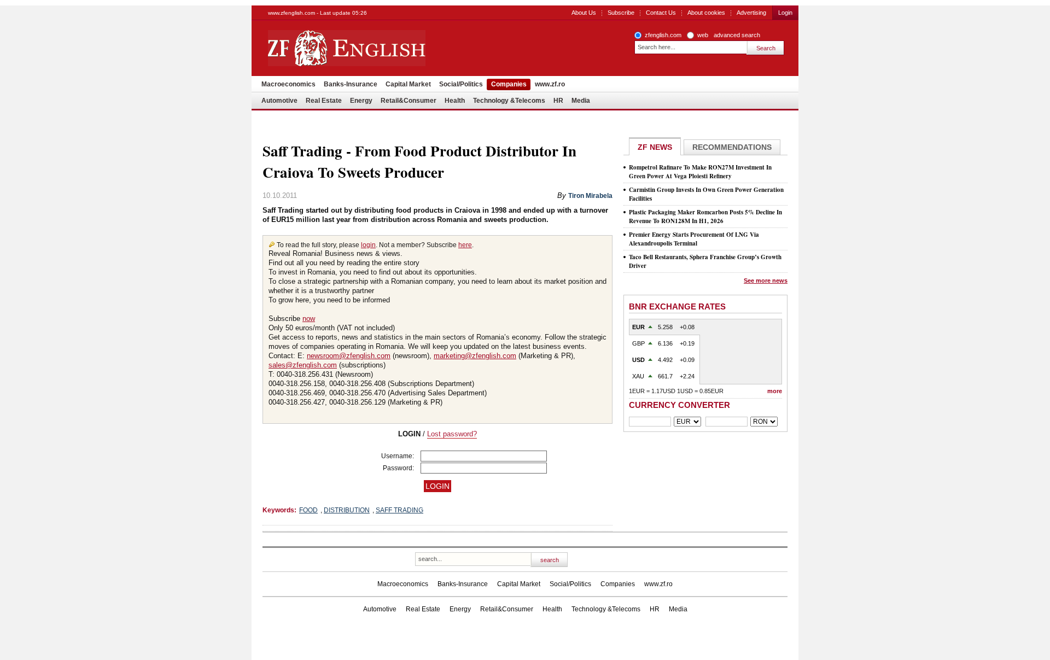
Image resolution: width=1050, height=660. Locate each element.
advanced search (737, 35)
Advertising (751, 12)
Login (785, 12)
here (465, 245)
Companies (509, 84)
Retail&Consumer (408, 100)
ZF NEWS (655, 147)
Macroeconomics (288, 84)
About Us (583, 12)
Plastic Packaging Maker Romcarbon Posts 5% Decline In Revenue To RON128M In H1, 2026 (705, 216)
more (774, 391)
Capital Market (408, 84)
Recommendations (732, 147)
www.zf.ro (550, 84)
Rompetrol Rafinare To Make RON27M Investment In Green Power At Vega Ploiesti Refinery (700, 171)
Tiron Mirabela (590, 196)
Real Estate (324, 100)
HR (558, 100)
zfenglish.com (663, 35)
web (702, 35)
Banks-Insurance (350, 84)
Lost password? (452, 434)
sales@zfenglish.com (303, 365)
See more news (766, 280)
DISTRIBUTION (347, 510)
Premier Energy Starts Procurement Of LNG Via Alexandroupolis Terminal (694, 239)
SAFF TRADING (399, 510)
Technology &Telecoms (509, 100)
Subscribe (621, 12)
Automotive (279, 100)
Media (580, 100)
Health (455, 100)
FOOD (308, 510)
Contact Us (661, 12)
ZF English (386, 48)
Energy (361, 100)
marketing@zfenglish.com (475, 356)
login (368, 245)
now (308, 318)
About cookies (706, 12)
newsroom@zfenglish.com (348, 356)
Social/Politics (461, 84)
